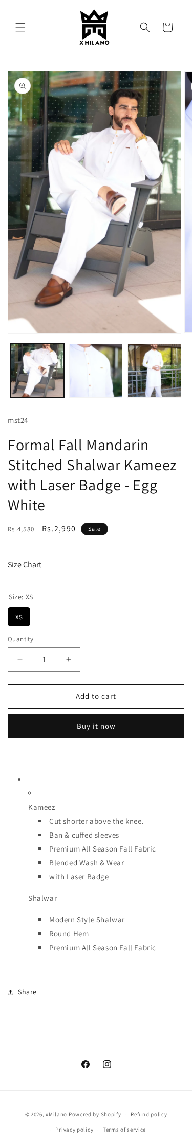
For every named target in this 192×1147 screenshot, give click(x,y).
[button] (20, 27)
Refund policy (149, 1114)
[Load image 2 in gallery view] (96, 371)
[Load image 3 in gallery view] (154, 371)
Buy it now (96, 726)
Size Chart (24, 564)
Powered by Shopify (95, 1113)
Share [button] (27, 991)
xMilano (56, 1113)
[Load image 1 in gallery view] (37, 371)
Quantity (20, 639)
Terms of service (124, 1129)
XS (19, 614)
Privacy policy (74, 1129)
